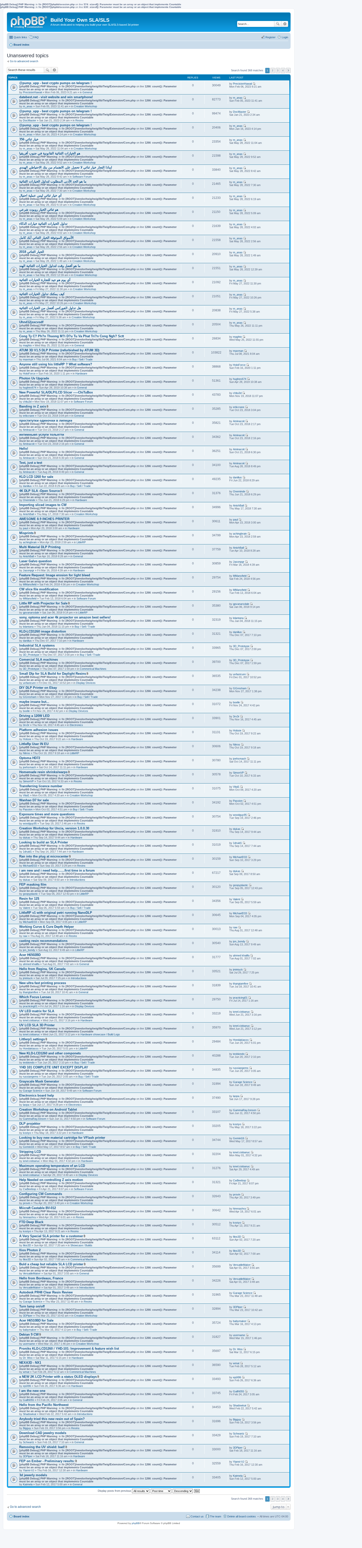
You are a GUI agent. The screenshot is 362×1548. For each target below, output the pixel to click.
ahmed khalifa (31, 964)
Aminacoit (28, 429)
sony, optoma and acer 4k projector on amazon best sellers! (65, 617)
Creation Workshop (85, 106)
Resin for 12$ (29, 898)
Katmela (28, 1484)
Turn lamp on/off (32, 1306)
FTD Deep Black (31, 1222)
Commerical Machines (93, 668)
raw (25, 935)
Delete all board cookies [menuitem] (241, 1516)
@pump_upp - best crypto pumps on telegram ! (55, 83)
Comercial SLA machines (38, 659)
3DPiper (28, 1315)
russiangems (30, 1076)
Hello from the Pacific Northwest (43, 1405)
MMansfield (29, 584)
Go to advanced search (24, 61)
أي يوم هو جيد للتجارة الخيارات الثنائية (44, 280)
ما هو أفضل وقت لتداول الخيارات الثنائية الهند (50, 266)
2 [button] (272, 70)
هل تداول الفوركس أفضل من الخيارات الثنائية (50, 308)
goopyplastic (30, 893)
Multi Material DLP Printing (40, 547)
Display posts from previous (115, 1490)
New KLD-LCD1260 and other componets (50, 1053)
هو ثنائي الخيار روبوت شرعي (38, 209)
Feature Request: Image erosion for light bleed (54, 575)
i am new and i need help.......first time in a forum (57, 870)
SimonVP (28, 781)
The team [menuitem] (215, 1516)
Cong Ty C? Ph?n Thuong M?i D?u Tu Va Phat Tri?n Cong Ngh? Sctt (71, 336)
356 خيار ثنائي (28, 139)
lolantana (28, 626)
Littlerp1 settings (32, 1039)
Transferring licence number (40, 786)
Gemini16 (28, 1146)
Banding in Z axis (32, 406)
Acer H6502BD (30, 955)
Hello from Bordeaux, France (41, 1278)
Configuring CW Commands (40, 1194)
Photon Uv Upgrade (34, 378)
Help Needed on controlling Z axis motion (51, 1180)
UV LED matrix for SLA (36, 1011)
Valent (26, 907)
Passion (28, 809)
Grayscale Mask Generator (39, 1081)
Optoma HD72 (29, 758)
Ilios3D (27, 1245)
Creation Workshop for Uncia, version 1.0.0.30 (54, 828)
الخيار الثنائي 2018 (31, 252)
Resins (79, 120)
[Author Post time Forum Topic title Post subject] (161, 1490)
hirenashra (29, 1217)
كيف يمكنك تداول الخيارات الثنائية (42, 294)
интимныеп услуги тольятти (41, 434)
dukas (26, 837)
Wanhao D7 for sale (34, 800)
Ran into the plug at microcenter (43, 856)
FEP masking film (33, 884)
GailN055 (28, 1400)
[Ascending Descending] (183, 1490)
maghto (27, 345)
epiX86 (27, 1385)
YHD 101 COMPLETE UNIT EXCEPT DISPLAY (53, 1067)
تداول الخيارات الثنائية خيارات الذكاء (43, 223)
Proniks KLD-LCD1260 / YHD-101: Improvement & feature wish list (69, 1348)
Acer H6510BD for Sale (36, 1320)
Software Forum (82, 176)
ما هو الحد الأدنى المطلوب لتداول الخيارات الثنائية (52, 181)
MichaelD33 (30, 865)
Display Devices (86, 682)
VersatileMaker (32, 1273)
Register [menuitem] (270, 37)
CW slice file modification (38, 589)
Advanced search (284, 24)
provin (26, 1203)
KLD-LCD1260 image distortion (42, 631)
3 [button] (278, 70)
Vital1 (26, 795)
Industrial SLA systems (37, 645)
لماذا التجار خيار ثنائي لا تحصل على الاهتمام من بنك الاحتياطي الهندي (65, 167)
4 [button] (283, 70)
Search (277, 24)
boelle (26, 710)
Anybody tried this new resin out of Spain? (52, 1419)
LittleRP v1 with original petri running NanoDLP (55, 912)
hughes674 (29, 387)
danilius (27, 486)
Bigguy (27, 1428)
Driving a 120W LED (34, 716)
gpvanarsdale (31, 612)
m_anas (28, 106)
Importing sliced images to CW (42, 505)
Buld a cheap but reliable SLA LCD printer (51, 1264)
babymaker (29, 1329)
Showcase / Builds (81, 1245)
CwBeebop (29, 1189)
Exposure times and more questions (47, 814)
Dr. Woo (28, 1357)
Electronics (76, 725)
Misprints (26, 533)
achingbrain (30, 542)
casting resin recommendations (43, 941)
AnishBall (28, 514)
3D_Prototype (31, 654)
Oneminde (29, 500)
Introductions (77, 879)
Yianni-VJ (28, 1470)
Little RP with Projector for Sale (43, 603)
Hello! (23, 448)
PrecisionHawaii (32, 92)
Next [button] (288, 70)
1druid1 (27, 851)
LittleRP (81, 542)
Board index (21, 1516)
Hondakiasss (31, 1048)
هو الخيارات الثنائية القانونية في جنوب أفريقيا (49, 153)
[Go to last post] (254, 83)
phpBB (136, 1523)
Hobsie (27, 739)
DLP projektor (29, 1123)
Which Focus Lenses (35, 997)
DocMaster (29, 120)
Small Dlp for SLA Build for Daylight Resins (52, 673)
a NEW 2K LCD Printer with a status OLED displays (58, 1377)
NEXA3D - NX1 (30, 1362)
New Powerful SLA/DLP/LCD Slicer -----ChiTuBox (56, 392)
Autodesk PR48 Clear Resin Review (46, 1292)
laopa (26, 1104)
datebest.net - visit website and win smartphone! (56, 97)
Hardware (81, 373)
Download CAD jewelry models (42, 1433)
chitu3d (27, 401)
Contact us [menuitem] (197, 1516)
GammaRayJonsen (34, 1118)
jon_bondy (29, 950)
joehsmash (29, 767)
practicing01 (30, 1006)
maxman (28, 359)
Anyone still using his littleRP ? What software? (55, 364)
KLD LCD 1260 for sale (36, 477)
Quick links (20, 37)
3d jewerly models (33, 1475)
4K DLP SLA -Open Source (39, 491)
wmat (26, 1371)
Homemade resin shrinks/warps (43, 772)
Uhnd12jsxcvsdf (31, 322)
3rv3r (26, 725)
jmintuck (28, 978)
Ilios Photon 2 (30, 1250)
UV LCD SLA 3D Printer (37, 1025)
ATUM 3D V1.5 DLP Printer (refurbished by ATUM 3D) (59, 350)
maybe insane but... (34, 702)
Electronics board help (36, 1095)
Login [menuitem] (285, 37)
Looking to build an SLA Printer (43, 842)
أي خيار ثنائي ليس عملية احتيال (40, 195)
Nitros (26, 753)
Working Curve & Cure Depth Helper (46, 927)
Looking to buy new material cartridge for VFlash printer (62, 1137)
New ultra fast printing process (42, 983)
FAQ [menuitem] (36, 37)
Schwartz (28, 1442)
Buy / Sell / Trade (82, 359)
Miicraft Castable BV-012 (37, 1208)
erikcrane (28, 415)
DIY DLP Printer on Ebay (38, 688)
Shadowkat (29, 1414)
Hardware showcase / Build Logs (100, 1034)
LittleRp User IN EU (34, 744)
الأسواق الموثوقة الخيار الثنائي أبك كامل (46, 238)
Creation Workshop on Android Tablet (48, 1109)
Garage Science (32, 1090)
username (29, 1343)
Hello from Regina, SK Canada (42, 969)
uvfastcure (29, 682)
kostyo (27, 1132)
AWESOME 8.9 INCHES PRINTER (44, 519)
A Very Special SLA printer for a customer (51, 1236)
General (87, 92)
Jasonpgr (28, 570)
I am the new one (32, 1391)
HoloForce (29, 373)
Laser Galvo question (35, 561)
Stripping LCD (30, 1152)
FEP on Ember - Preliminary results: (47, 1461)
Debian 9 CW (29, 1334)
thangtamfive (30, 992)
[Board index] (29, 21)
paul (25, 528)
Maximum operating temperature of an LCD (52, 1166)
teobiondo (28, 1062)
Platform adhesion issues (38, 730)
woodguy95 (30, 823)
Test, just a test (30, 463)
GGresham (29, 696)
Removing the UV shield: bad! (42, 1447)
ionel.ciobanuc (31, 1020)
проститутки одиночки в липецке (45, 420)
